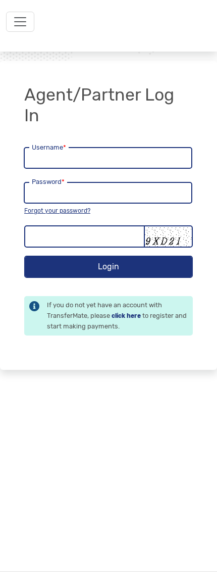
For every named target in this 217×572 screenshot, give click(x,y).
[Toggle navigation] (20, 22)
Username (49, 147)
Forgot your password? (57, 210)
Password (48, 181)
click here (126, 315)
